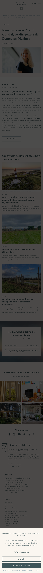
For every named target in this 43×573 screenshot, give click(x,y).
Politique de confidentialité (29, 570)
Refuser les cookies (21, 552)
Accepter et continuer (21, 565)
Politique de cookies (10, 570)
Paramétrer (21, 559)
